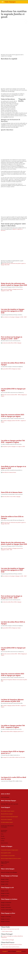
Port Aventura (4, 830)
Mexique (2, 836)
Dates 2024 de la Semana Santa (11, 492)
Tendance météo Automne (7, 909)
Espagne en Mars (5, 879)
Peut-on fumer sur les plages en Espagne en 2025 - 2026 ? (11, 338)
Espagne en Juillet (5, 893)
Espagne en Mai (4, 884)
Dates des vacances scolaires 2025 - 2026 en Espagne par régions (13, 415)
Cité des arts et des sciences (7, 825)
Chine (2, 834)
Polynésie (3, 838)
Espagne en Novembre (6, 907)
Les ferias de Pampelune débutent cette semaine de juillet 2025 (12, 700)
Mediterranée (3, 831)
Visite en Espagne (12, 951)
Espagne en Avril (5, 881)
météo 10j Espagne (5, 797)
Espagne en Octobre (5, 905)
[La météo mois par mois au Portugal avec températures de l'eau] (14, 937)
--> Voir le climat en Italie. (6, 931)
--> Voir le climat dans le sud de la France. (10, 946)
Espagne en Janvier (5, 919)
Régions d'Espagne (5, 862)
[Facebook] (26, 22)
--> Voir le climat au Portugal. (7, 939)
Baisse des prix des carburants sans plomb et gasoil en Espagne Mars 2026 (14, 284)
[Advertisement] (14, 39)
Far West (2, 840)
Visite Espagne (10, 2)
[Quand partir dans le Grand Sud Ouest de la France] (14, 944)
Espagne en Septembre (6, 902)
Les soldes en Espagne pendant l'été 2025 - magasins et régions (13, 441)
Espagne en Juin (4, 890)
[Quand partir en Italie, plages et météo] (14, 929)
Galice (2, 865)
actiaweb (23, 951)
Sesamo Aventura (4, 843)
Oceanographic (4, 827)
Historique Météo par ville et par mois (9, 804)
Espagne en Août (4, 895)
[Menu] (2, 1)
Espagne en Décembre (6, 916)
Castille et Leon (4, 863)
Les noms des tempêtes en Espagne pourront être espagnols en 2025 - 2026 (12, 311)
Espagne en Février (5, 921)
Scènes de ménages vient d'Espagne (9, 872)
